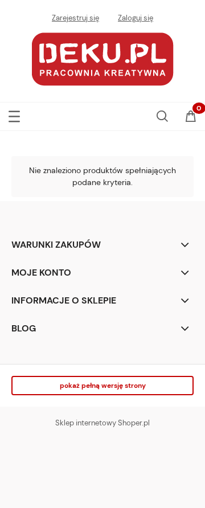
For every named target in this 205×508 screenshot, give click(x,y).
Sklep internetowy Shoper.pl (102, 423)
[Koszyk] (191, 117)
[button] (14, 114)
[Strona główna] (102, 58)
